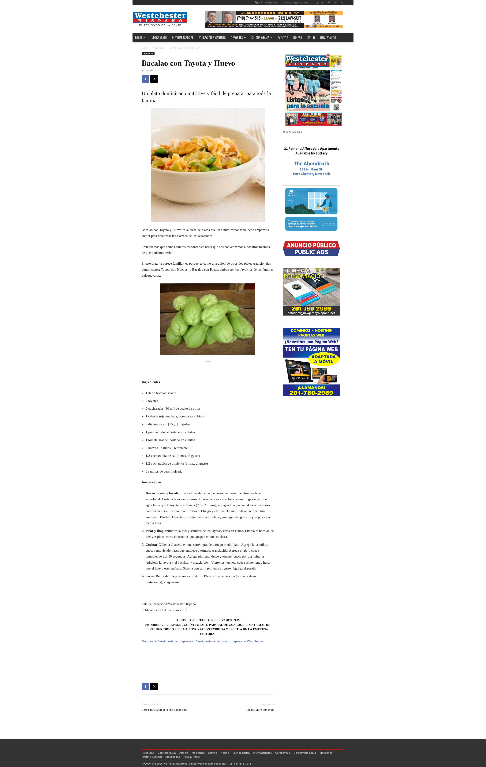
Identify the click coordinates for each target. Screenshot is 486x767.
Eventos (283, 37)
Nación (225, 752)
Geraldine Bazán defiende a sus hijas (164, 709)
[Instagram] (329, 2)
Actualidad (148, 752)
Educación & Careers (212, 37)
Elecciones (326, 752)
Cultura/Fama (260, 37)
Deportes (237, 37)
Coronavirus (282, 752)
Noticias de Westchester (158, 641)
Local (138, 37)
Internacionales (262, 752)
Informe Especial (182, 37)
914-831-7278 (242, 763)
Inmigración (159, 37)
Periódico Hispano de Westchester (239, 641)
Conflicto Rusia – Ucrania (173, 752)
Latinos (212, 752)
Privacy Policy (191, 756)
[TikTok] (335, 2)
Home (145, 48)
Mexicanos (198, 752)
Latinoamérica (241, 752)
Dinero (297, 37)
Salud (311, 37)
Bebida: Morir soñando (260, 709)
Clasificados (172, 756)
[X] (341, 2)
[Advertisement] (207, 369)
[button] (317, 2)
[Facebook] (323, 2)
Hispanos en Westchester (195, 641)
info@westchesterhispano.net (208, 763)
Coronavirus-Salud (304, 752)
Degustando (328, 37)
